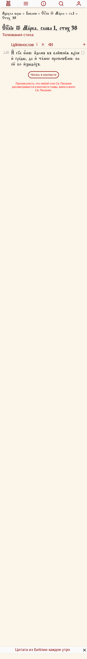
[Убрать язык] (43, 44)
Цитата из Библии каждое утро (42, 650)
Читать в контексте (43, 74)
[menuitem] (8, 3)
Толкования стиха (17, 35)
